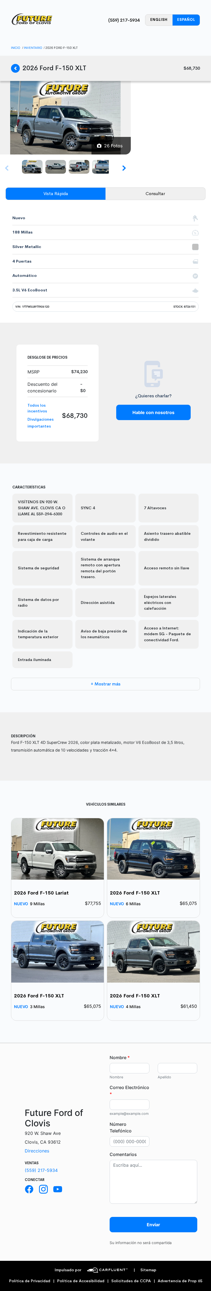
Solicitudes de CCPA (131, 1281)
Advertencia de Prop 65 (180, 1281)
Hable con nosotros (153, 412)
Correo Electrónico (129, 1091)
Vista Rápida (55, 193)
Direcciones (37, 1151)
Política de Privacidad (29, 1281)
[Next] (123, 168)
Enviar (153, 1224)
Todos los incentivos (37, 408)
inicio (15, 48)
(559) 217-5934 (124, 20)
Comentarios (123, 1154)
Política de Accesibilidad (80, 1281)
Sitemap (145, 1270)
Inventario (33, 48)
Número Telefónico (121, 1127)
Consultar (155, 193)
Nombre (120, 1057)
